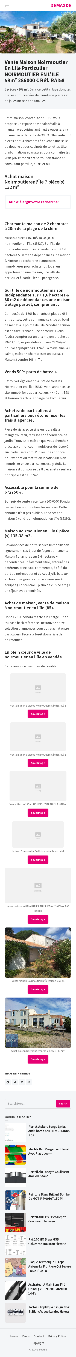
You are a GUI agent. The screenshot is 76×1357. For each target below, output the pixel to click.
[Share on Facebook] (8, 1082)
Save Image (38, 714)
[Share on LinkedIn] (22, 1082)
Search (63, 1103)
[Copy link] (29, 1082)
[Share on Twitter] (15, 1082)
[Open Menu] (7, 5)
